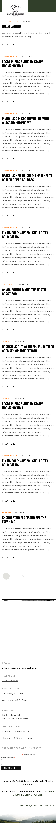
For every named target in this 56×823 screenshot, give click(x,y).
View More (8, 45)
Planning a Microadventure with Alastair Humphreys (25, 121)
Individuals (8, 285)
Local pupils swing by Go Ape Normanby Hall (22, 64)
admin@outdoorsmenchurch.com (19, 667)
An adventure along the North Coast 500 (24, 292)
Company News (10, 57)
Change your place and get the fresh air (24, 520)
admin (29, 21)
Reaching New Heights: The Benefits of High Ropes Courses (27, 178)
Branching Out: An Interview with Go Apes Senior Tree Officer (28, 349)
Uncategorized (11, 21)
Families (6, 342)
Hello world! (11, 27)
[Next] (23, 576)
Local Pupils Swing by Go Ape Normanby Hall (22, 406)
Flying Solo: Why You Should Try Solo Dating (25, 235)
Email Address (8, 757)
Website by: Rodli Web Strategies (37, 805)
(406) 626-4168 (10, 680)
